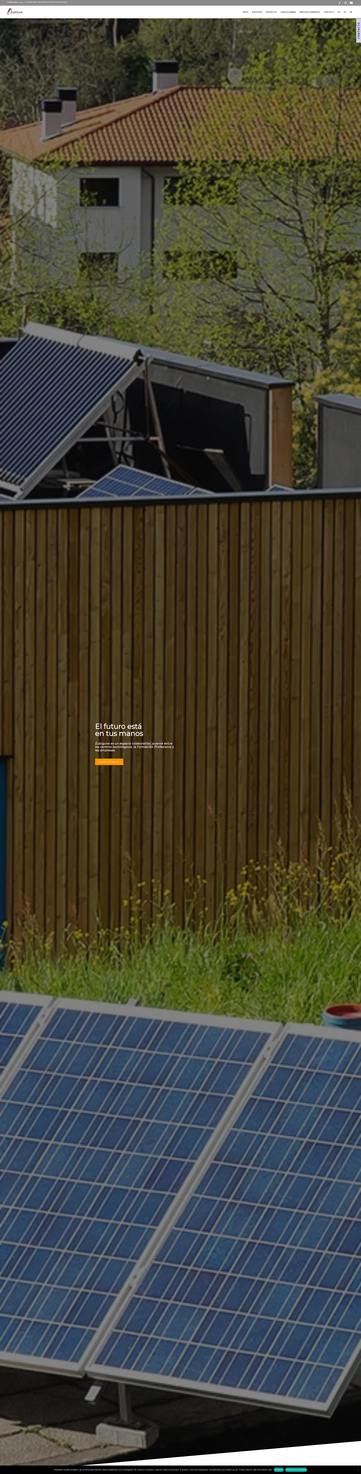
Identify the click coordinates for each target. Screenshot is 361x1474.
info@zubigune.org (14, 2)
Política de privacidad (296, 1469)
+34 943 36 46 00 (30, 2)
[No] (357, 1469)
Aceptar (278, 1469)
